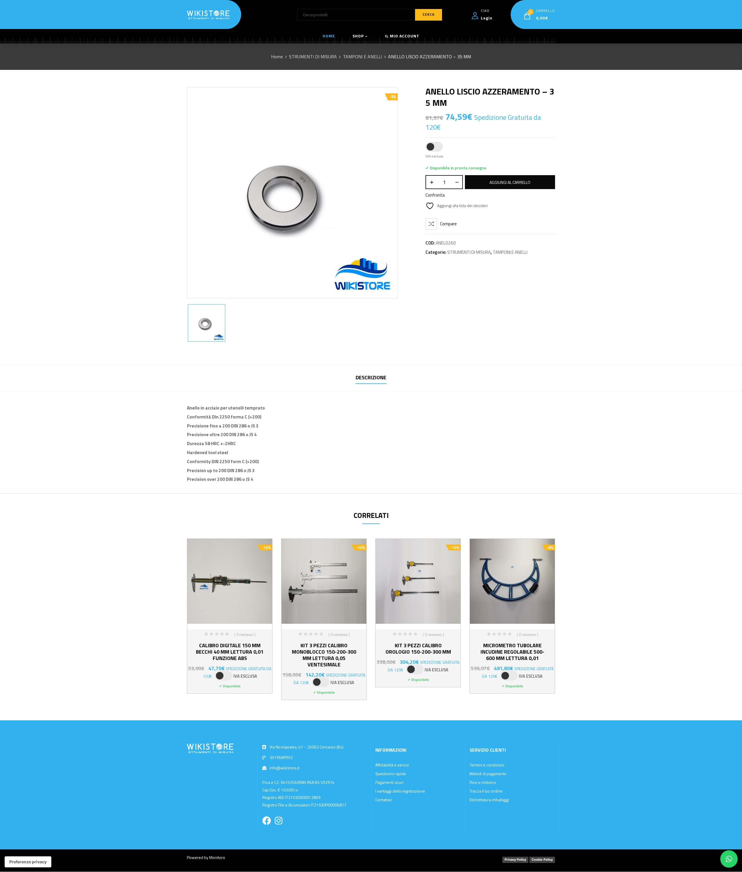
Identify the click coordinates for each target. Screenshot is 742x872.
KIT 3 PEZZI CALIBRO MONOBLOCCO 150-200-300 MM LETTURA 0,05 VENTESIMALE (324, 654)
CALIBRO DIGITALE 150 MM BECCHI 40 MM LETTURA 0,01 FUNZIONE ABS (229, 651)
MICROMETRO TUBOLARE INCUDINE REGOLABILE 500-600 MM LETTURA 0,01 (512, 651)
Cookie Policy (542, 860)
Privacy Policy (515, 860)
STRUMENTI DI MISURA (313, 56)
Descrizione (371, 377)
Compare (448, 223)
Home (277, 56)
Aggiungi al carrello (510, 182)
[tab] (371, 378)
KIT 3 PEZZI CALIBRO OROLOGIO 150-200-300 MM (418, 648)
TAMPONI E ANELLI (362, 56)
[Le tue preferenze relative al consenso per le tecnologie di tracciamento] (28, 861)
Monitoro (217, 857)
